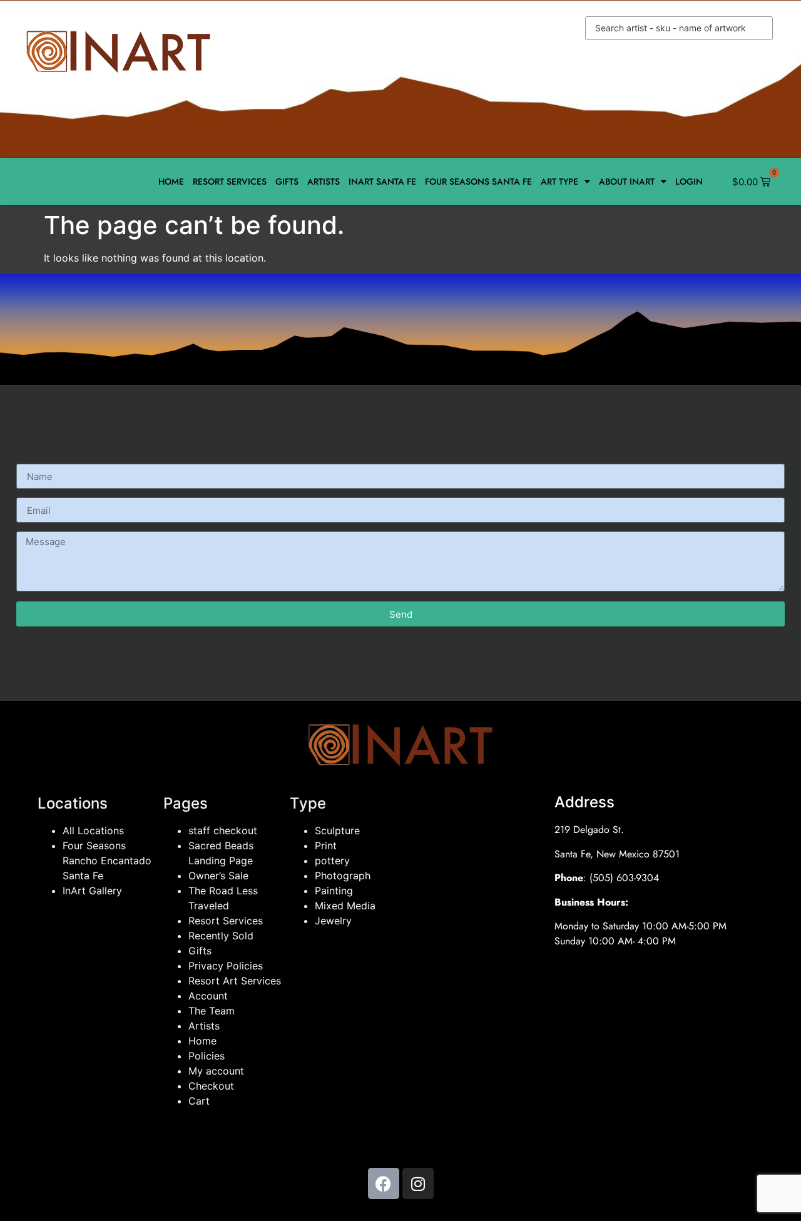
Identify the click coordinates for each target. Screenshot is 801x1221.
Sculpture (337, 830)
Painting (334, 890)
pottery (332, 860)
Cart (199, 1101)
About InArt (627, 181)
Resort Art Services (234, 980)
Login (689, 181)
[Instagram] (418, 1183)
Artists (323, 181)
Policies (206, 1056)
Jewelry (333, 920)
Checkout (211, 1086)
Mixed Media (345, 905)
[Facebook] (383, 1183)
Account (208, 995)
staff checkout (222, 830)
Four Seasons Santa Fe (478, 181)
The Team (211, 1010)
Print (326, 845)
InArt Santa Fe (382, 181)
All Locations (93, 830)
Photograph (342, 875)
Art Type (559, 181)
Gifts (286, 181)
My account (216, 1071)
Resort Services (230, 181)
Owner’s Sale (218, 875)
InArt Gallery (92, 890)
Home (171, 181)
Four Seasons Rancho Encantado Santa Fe (107, 860)
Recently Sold (220, 935)
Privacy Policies (225, 965)
